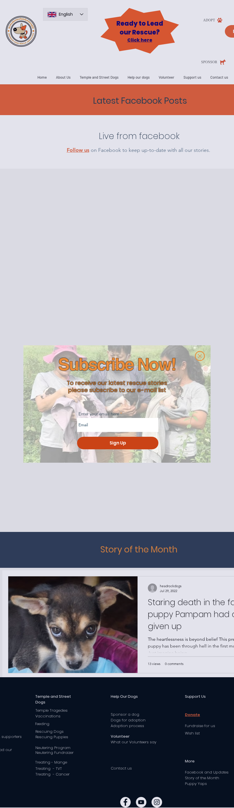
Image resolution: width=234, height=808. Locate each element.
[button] (200, 356)
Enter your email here (98, 414)
